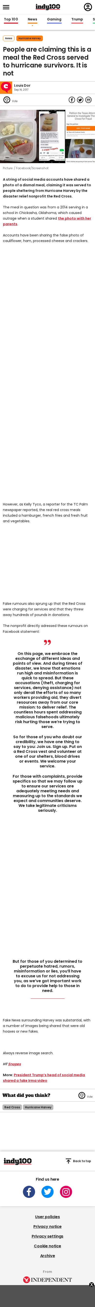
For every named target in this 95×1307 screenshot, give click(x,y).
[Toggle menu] (7, 7)
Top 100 (11, 19)
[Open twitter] (47, 1192)
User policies (47, 1217)
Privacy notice (47, 1226)
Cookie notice (47, 1246)
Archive (47, 1256)
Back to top (82, 1161)
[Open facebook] (29, 1192)
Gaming (54, 19)
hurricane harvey (30, 38)
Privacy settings (47, 1236)
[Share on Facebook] (72, 100)
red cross (12, 1107)
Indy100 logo (48, 7)
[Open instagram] (66, 1192)
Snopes (14, 1064)
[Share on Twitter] (80, 100)
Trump (77, 19)
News (32, 19)
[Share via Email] (88, 100)
